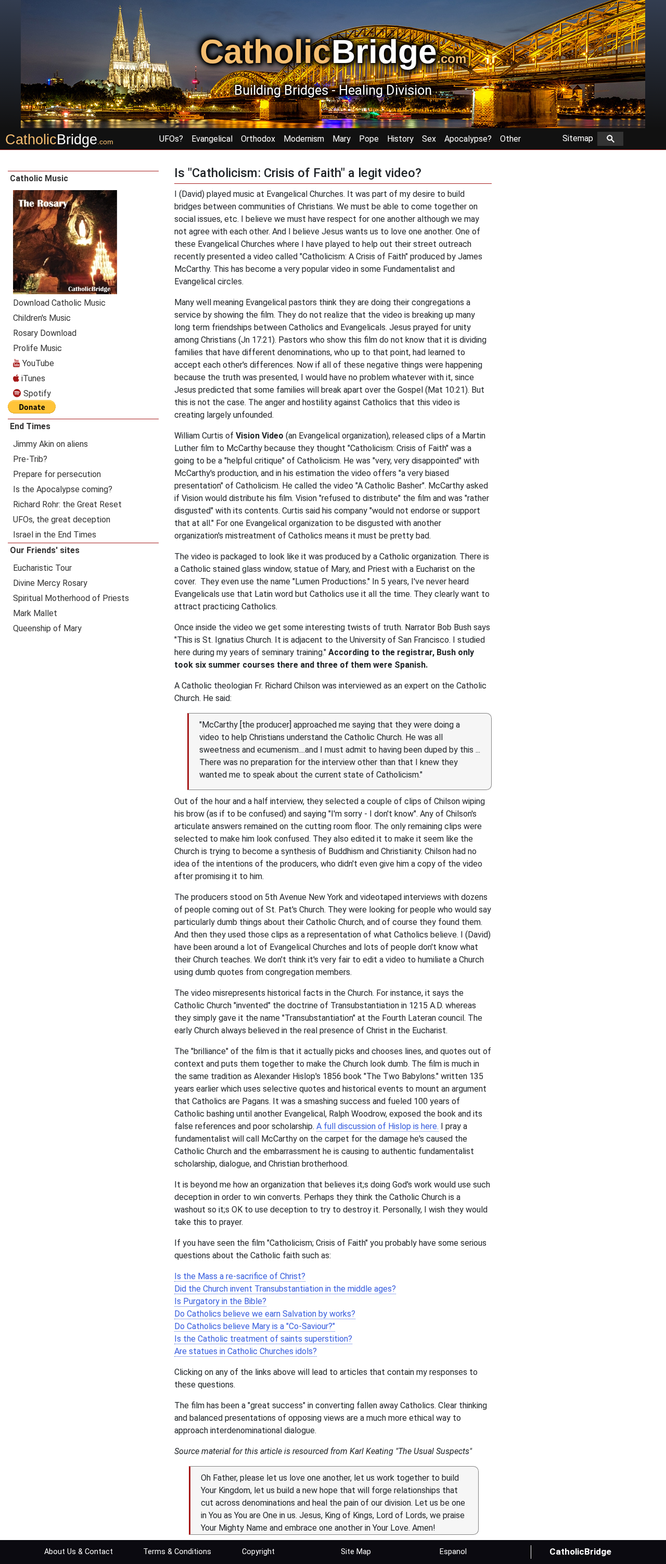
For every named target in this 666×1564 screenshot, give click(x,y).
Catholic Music (39, 178)
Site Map (356, 1551)
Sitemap (579, 138)
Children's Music (42, 318)
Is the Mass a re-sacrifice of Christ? (239, 1276)
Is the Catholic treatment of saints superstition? (263, 1339)
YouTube (37, 363)
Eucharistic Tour (42, 568)
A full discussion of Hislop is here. (377, 1126)
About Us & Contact (78, 1551)
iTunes (32, 378)
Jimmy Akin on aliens (50, 444)
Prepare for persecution (57, 474)
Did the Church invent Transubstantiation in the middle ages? (285, 1289)
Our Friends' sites (45, 550)
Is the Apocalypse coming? (62, 489)
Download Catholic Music (59, 303)
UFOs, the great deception (61, 519)
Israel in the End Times (54, 535)
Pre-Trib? (30, 459)
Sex (429, 139)
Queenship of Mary (47, 628)
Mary (341, 139)
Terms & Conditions (177, 1551)
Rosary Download (44, 333)
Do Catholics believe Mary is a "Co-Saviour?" (254, 1326)
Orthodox (258, 139)
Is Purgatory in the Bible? (220, 1301)
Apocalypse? (468, 139)
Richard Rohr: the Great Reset (67, 504)
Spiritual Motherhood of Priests (71, 598)
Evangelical (212, 139)
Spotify (36, 393)
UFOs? (171, 139)
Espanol (453, 1551)
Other (510, 139)
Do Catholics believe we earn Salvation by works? (264, 1314)
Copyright (258, 1551)
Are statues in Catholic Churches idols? (245, 1351)
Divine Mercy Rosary (50, 583)
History (400, 139)
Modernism (304, 139)
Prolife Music (37, 348)
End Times (30, 426)
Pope (369, 139)
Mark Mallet (35, 613)
